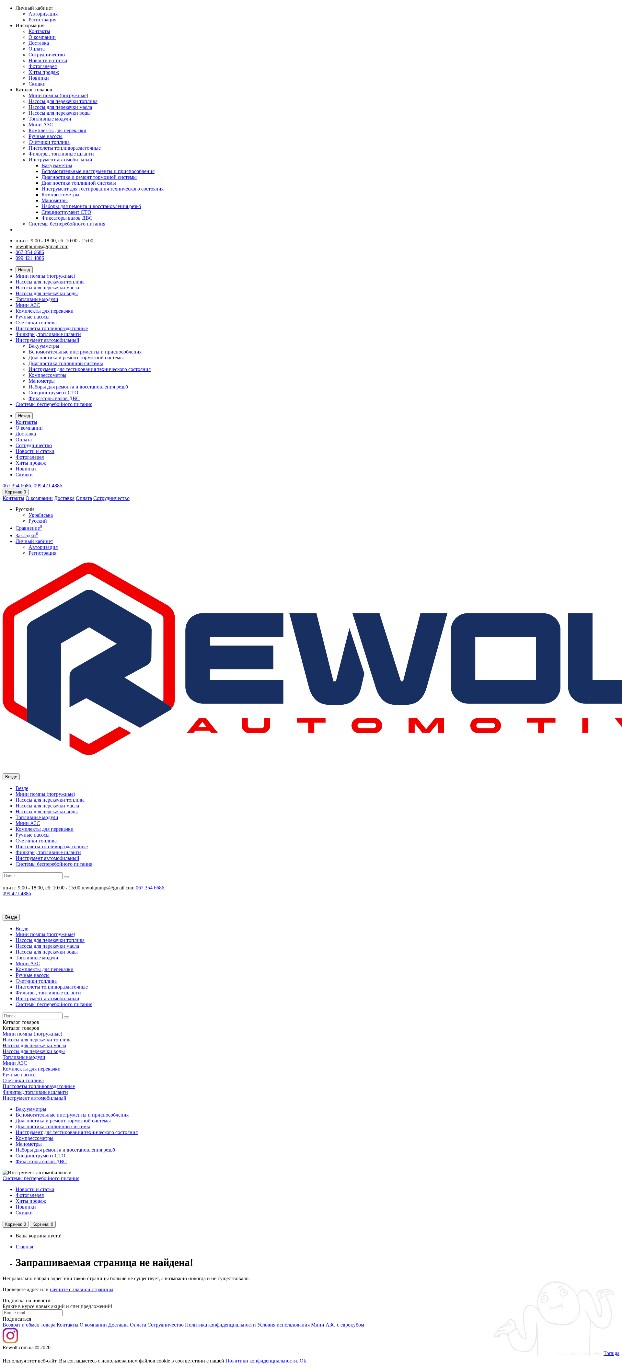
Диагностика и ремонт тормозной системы (89, 177)
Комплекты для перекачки (57, 130)
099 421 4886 (30, 258)
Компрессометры (60, 194)
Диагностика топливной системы (78, 183)
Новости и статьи (48, 60)
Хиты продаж (44, 72)
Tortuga (611, 1353)
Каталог (21, 1028)
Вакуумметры (56, 165)
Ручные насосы (46, 136)
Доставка (39, 43)
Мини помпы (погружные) (58, 95)
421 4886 (48, 485)
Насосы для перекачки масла (60, 107)
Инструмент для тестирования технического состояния (102, 188)
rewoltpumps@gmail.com (42, 246)
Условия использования (283, 1324)
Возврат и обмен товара (29, 1324)
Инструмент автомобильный (60, 159)
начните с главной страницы (81, 1289)
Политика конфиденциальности (220, 1324)
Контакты (39, 31)
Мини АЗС (41, 124)
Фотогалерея (43, 66)
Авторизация (43, 14)
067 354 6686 (30, 252)
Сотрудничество (47, 54)
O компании (93, 1324)
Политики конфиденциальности (261, 1360)
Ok (303, 1360)
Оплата (37, 49)
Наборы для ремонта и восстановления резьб (91, 206)
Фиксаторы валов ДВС (67, 218)
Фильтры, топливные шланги (61, 154)
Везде (22, 788)
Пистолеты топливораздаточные (65, 148)
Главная (24, 1246)
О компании (42, 37)
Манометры (54, 200)
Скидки (37, 84)
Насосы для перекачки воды (60, 113)
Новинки (39, 78)
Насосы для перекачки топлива (63, 101)
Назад (24, 269)
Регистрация (42, 19)
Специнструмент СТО (66, 212)
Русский (38, 521)
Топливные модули (50, 119)
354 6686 (17, 485)
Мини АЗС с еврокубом (337, 1324)
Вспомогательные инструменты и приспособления (98, 171)
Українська (41, 515)
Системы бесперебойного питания (67, 223)
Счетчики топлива (49, 142)
